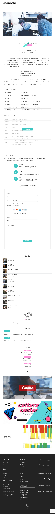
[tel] (49, 479)
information (29, 141)
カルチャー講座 (9, 341)
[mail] (44, 479)
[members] (40, 479)
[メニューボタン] (51, 3)
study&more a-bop (29, 512)
